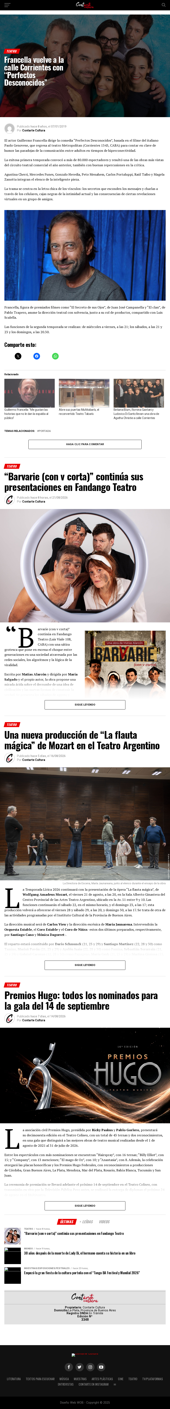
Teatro (132, 1379)
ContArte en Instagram (94, 1384)
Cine (120, 1379)
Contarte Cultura (33, 130)
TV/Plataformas (152, 1379)
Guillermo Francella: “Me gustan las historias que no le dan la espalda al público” (26, 414)
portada (45, 431)
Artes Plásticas (102, 1379)
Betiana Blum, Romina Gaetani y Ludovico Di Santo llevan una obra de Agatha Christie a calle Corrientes (136, 414)
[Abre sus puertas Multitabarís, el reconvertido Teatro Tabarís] (84, 393)
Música (64, 1379)
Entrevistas (66, 1384)
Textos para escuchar (40, 1379)
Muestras (80, 1379)
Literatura (14, 1379)
